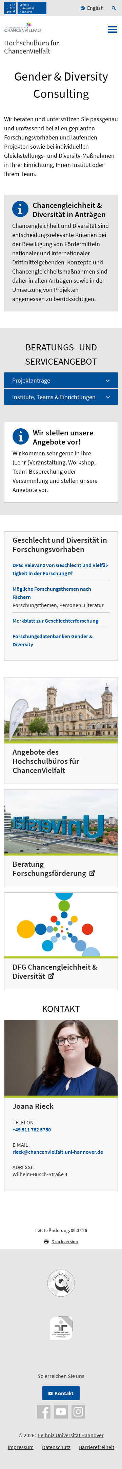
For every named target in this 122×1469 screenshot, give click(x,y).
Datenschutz (56, 1447)
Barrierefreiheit (96, 1447)
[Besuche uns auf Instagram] (78, 1411)
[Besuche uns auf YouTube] (61, 1411)
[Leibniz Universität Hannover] (25, 8)
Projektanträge (31, 380)
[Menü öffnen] (112, 31)
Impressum (21, 1447)
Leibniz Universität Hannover (71, 1435)
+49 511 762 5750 (32, 1129)
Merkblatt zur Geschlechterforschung (55, 620)
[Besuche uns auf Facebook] (44, 1411)
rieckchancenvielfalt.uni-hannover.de (58, 1151)
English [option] (95, 7)
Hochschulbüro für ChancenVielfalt (31, 47)
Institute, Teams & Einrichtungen (54, 397)
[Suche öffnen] (115, 8)
